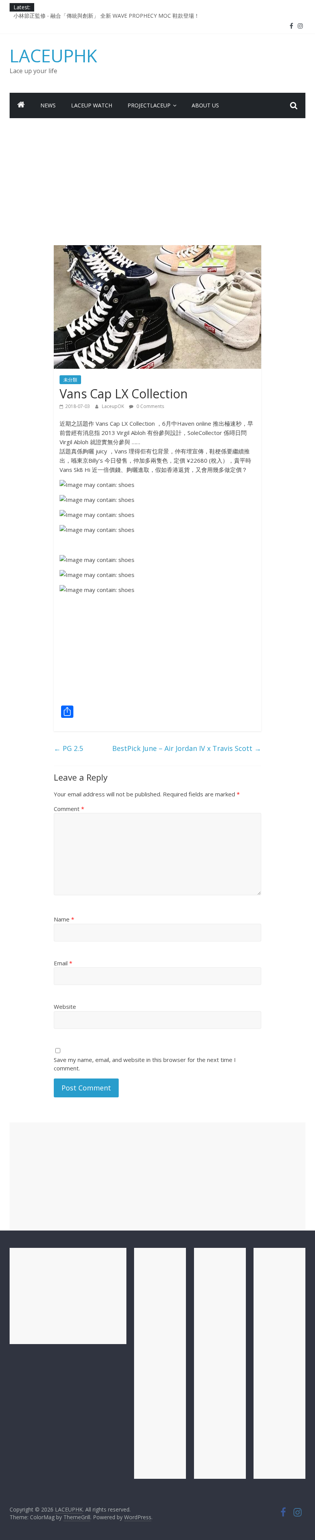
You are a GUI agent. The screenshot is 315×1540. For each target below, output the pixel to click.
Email (63, 963)
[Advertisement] (157, 176)
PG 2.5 (68, 748)
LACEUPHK (53, 55)
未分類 (70, 379)
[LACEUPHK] (21, 105)
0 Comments (149, 406)
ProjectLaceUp (149, 105)
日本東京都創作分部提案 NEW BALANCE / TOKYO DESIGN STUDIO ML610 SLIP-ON (117, 14)
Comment (69, 809)
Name (64, 919)
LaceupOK (113, 406)
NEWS (48, 105)
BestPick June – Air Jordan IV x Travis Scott (186, 748)
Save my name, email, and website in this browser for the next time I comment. (145, 1064)
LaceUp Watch (91, 105)
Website (65, 1006)
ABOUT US (205, 105)
